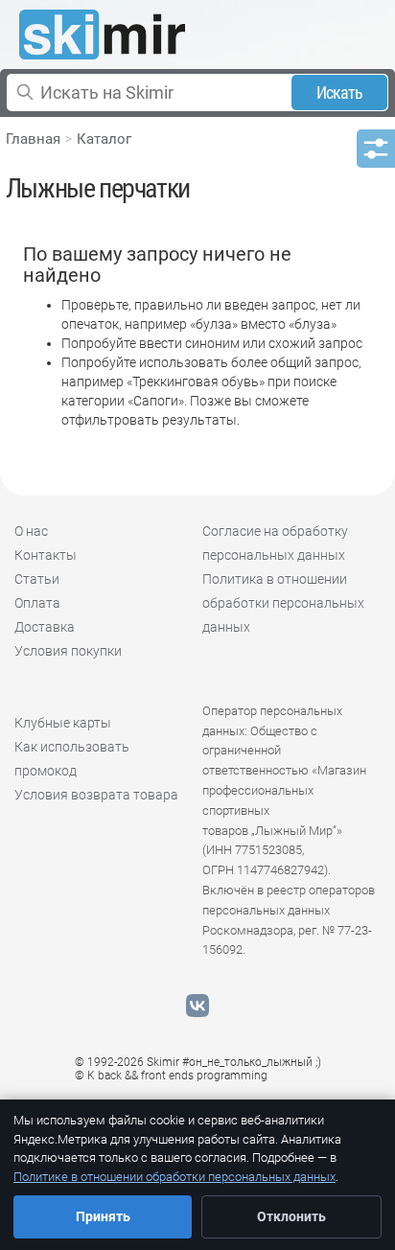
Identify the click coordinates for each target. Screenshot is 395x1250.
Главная (33, 139)
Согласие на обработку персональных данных (275, 543)
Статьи (36, 579)
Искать (339, 92)
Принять (103, 1216)
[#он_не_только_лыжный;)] (102, 34)
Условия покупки (68, 651)
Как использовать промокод (71, 758)
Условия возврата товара (96, 794)
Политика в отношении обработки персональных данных (283, 603)
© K (171, 1075)
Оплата (37, 603)
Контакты (45, 555)
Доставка (44, 627)
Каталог (104, 139)
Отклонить (291, 1216)
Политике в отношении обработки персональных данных (174, 1176)
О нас (31, 531)
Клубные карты (62, 722)
